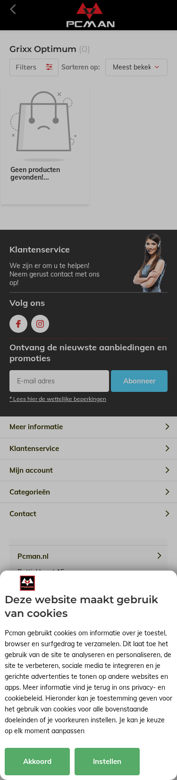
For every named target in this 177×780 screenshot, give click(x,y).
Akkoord (37, 761)
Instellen (107, 761)
